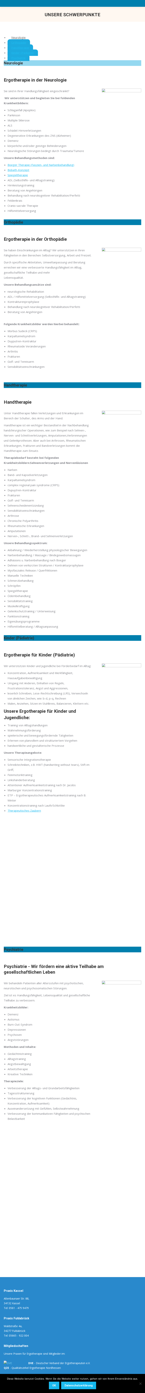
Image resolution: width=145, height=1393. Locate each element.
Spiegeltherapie (18, 175)
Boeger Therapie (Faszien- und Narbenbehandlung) (41, 165)
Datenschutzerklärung (79, 1385)
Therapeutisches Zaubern (24, 810)
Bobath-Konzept (18, 170)
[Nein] (140, 1383)
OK (54, 1385)
